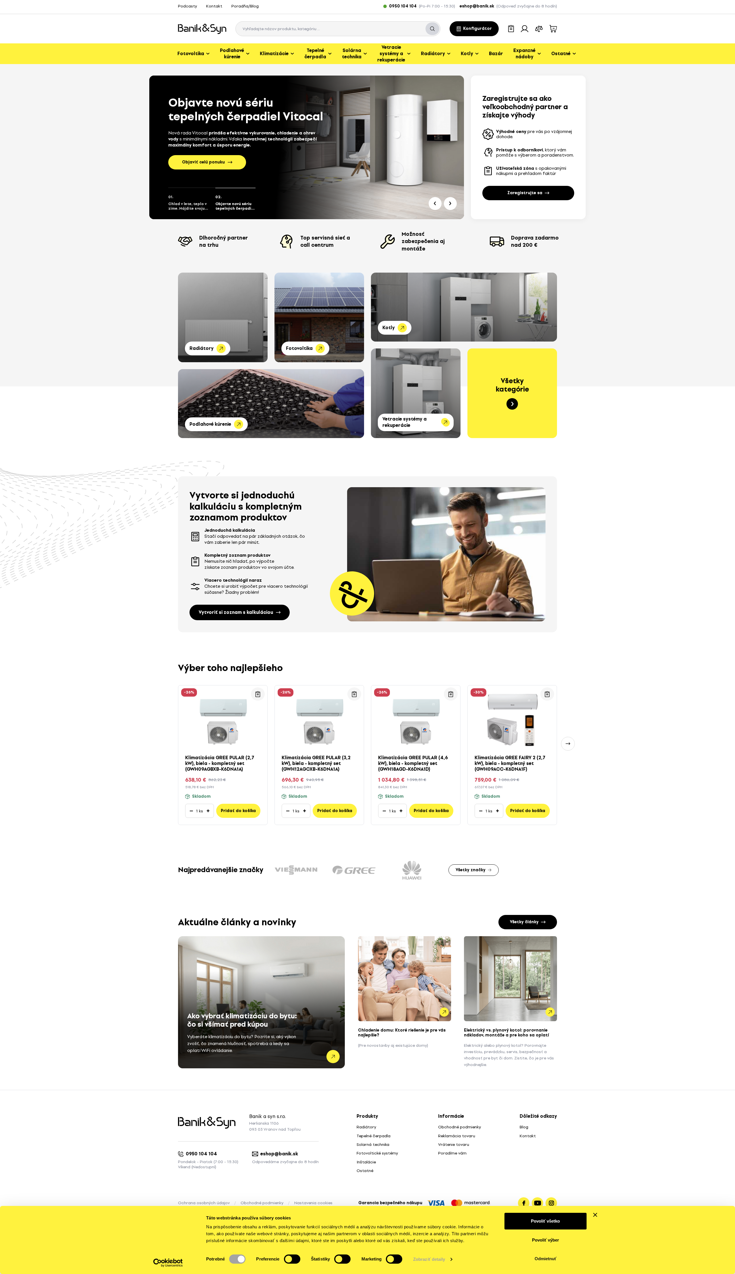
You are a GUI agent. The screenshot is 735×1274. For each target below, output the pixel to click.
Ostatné (365, 1170)
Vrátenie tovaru (453, 1144)
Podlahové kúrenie (210, 424)
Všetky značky (471, 870)
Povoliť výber (545, 1240)
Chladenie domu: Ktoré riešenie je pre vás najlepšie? (402, 1033)
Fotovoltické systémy (377, 1153)
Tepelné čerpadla (373, 1136)
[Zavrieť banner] (595, 1215)
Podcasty (187, 6)
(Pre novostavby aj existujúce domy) (393, 1045)
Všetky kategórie (512, 385)
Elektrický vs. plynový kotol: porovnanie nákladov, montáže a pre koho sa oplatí (506, 1033)
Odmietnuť (545, 1258)
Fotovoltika (299, 348)
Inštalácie (366, 1162)
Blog (524, 1127)
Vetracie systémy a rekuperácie (404, 422)
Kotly (388, 327)
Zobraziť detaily (429, 1259)
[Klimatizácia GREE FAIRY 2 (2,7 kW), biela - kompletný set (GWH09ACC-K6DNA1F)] (512, 718)
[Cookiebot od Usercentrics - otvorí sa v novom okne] (168, 1262)
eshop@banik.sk (279, 1154)
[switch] (292, 1259)
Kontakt (214, 6)
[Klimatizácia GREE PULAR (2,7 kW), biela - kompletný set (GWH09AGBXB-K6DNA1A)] (222, 718)
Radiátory (201, 348)
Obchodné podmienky (459, 1127)
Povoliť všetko (545, 1221)
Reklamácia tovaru (456, 1136)
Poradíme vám (452, 1153)
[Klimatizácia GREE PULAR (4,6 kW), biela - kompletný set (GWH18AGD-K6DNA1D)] (415, 718)
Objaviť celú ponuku (203, 162)
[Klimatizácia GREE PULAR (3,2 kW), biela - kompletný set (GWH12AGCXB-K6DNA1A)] (319, 718)
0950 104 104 (201, 1154)
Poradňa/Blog (245, 6)
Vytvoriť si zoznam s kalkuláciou (236, 612)
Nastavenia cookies (313, 1202)
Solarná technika (373, 1144)
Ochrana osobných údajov (204, 1202)
